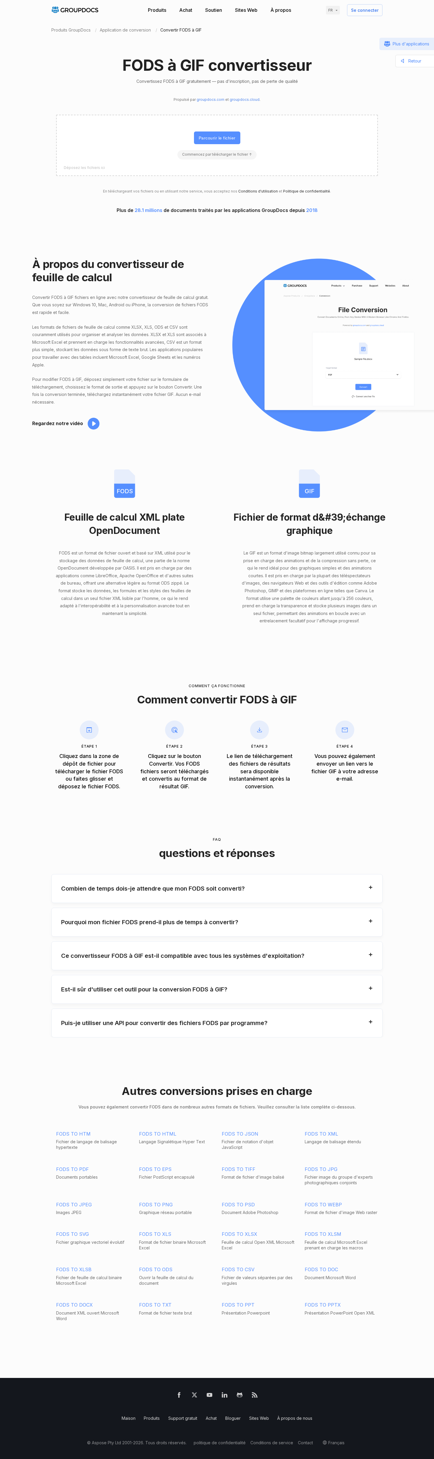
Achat (185, 10)
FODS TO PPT (238, 1305)
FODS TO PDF (72, 1169)
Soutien (213, 10)
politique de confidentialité (220, 1442)
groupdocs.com (210, 99)
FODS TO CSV (238, 1269)
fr (330, 10)
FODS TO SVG (72, 1234)
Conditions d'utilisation (258, 191)
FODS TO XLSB (74, 1269)
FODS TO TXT (155, 1305)
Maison (129, 1418)
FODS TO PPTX (323, 1305)
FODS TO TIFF (238, 1169)
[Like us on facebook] (179, 1396)
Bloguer (233, 1418)
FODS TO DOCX (74, 1305)
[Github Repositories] (239, 1396)
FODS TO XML (321, 1134)
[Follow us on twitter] (194, 1396)
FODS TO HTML (157, 1134)
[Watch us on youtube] (209, 1396)
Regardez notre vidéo (57, 423)
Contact (305, 1442)
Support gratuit (182, 1418)
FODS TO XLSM (323, 1234)
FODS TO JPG (321, 1169)
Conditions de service (271, 1442)
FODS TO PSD (238, 1205)
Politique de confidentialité (306, 191)
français (336, 1442)
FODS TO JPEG (74, 1205)
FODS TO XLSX (239, 1234)
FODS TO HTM (73, 1134)
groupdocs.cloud (245, 99)
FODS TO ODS (155, 1269)
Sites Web (246, 10)
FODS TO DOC (321, 1269)
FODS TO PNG (156, 1205)
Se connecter (364, 10)
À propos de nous (294, 1418)
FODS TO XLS (155, 1234)
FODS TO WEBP (323, 1205)
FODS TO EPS (155, 1169)
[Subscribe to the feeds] (254, 1396)
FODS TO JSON (240, 1134)
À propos (280, 10)
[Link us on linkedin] (224, 1396)
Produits (157, 10)
